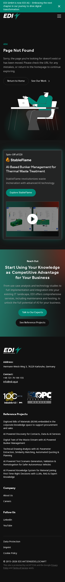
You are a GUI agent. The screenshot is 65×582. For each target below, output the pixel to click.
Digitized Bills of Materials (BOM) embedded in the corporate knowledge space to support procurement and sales (30, 425)
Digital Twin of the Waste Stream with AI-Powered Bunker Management (29, 441)
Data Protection (11, 541)
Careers (7, 501)
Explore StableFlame (21, 192)
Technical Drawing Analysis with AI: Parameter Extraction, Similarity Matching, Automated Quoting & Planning (31, 452)
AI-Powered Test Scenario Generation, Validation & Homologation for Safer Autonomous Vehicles (29, 463)
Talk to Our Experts (32, 312)
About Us (8, 495)
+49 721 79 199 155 (13, 377)
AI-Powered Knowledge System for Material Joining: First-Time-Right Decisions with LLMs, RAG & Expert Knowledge (30, 474)
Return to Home (16, 81)
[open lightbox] (32, 219)
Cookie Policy (10, 553)
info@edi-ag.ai (10, 381)
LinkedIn (7, 519)
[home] (12, 16)
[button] (58, 16)
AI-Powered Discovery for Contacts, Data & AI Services (32, 434)
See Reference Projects (32, 322)
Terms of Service (20, 568)
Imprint (7, 547)
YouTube (7, 525)
